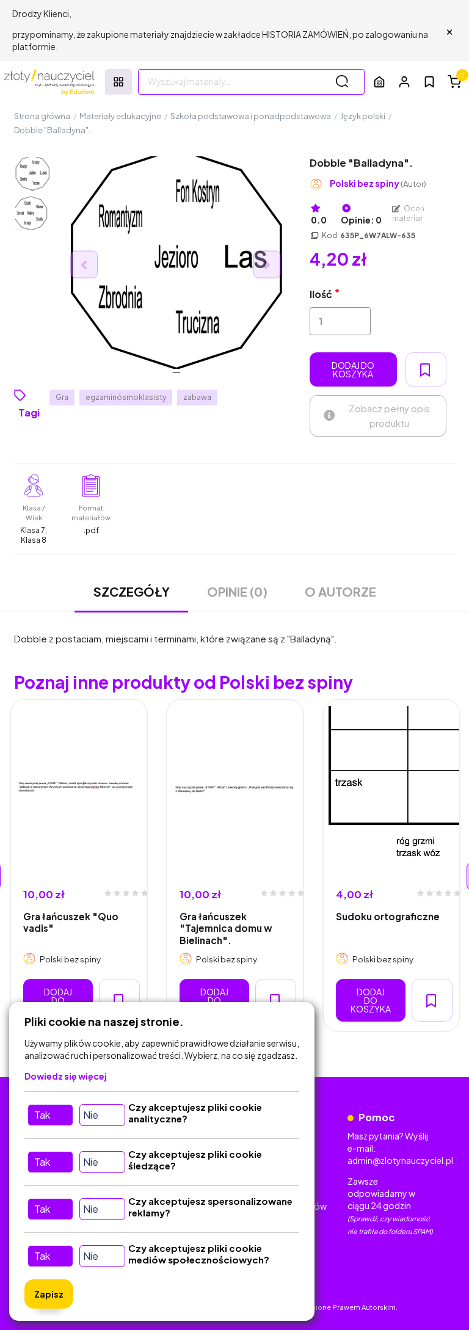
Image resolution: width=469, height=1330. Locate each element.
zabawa (197, 397)
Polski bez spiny (378, 183)
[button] (404, 81)
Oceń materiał (408, 213)
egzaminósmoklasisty (125, 397)
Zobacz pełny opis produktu (389, 415)
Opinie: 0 (361, 219)
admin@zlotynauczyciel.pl (400, 1160)
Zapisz (49, 1293)
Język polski (362, 116)
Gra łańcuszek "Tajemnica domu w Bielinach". (226, 928)
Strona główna (42, 116)
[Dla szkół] (379, 81)
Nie (90, 1114)
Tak (42, 1114)
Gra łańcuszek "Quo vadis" (70, 922)
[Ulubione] (429, 82)
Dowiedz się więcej (65, 1075)
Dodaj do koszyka (353, 369)
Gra (62, 397)
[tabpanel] (79, 866)
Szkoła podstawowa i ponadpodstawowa (250, 116)
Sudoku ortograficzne (388, 916)
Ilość (321, 294)
